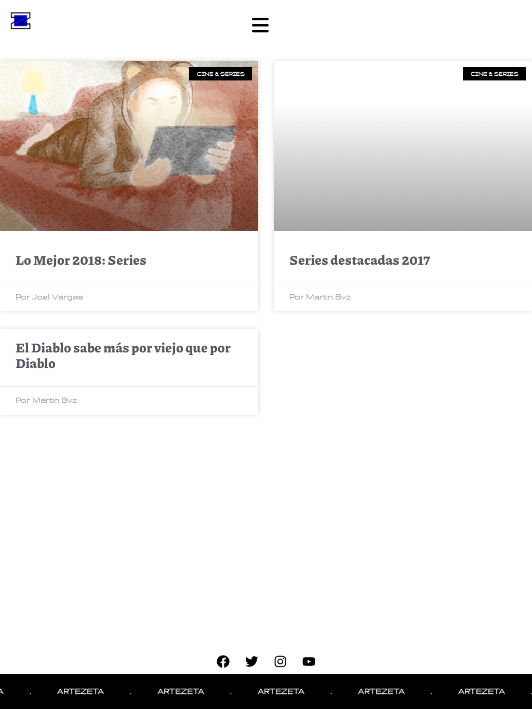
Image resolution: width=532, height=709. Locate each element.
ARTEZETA (71, 691)
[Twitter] (252, 661)
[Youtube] (309, 661)
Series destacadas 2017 (359, 259)
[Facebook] (223, 661)
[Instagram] (281, 661)
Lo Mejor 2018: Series (81, 259)
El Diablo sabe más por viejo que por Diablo (123, 355)
